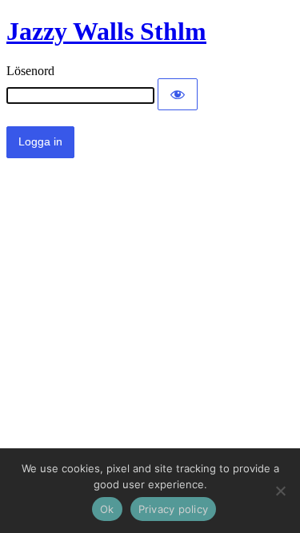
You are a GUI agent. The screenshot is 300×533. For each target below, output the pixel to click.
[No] (280, 491)
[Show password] (178, 94)
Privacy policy (173, 509)
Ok (107, 509)
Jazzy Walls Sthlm (106, 31)
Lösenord (30, 71)
